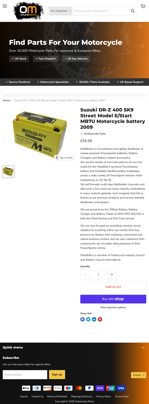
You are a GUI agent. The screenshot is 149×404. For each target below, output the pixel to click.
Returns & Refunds (57, 396)
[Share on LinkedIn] (94, 319)
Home (6, 100)
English (137, 375)
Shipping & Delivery (81, 396)
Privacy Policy (103, 396)
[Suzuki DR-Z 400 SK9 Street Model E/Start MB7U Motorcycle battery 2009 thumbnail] (8, 172)
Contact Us (37, 396)
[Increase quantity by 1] (112, 274)
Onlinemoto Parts (95, 134)
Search (24, 396)
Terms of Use (122, 396)
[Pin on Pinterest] (100, 319)
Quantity (85, 266)
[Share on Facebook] (82, 319)
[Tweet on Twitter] (88, 319)
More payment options (113, 307)
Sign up (57, 374)
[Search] (133, 11)
